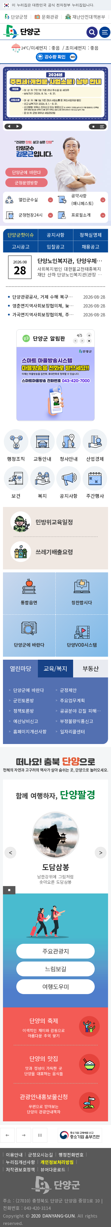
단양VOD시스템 (82, 645)
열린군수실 (28, 199)
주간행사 (95, 495)
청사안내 (69, 458)
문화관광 (50, 17)
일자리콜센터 (72, 731)
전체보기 (102, 127)
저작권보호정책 (20, 1169)
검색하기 (92, 32)
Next (17, 127)
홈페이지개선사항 (29, 731)
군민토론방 (23, 700)
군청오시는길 (40, 1155)
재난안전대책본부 (88, 17)
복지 (42, 495)
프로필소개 (81, 215)
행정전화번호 (71, 1155)
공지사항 (69, 495)
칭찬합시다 (81, 602)
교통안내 (42, 458)
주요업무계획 (72, 700)
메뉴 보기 (104, 32)
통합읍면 (29, 602)
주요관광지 (55, 951)
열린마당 (20, 668)
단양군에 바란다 (26, 172)
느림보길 (55, 968)
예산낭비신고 (25, 721)
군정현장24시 (31, 215)
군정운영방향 (26, 183)
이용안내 (14, 1155)
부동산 (91, 668)
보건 (16, 495)
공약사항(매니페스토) (82, 199)
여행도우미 (55, 986)
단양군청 (22, 31)
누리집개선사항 (20, 1162)
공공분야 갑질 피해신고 (81, 711)
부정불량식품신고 (76, 721)
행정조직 (16, 458)
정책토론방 (23, 711)
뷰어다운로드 (53, 1169)
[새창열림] (55, 384)
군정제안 (68, 690)
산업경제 (95, 458)
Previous (8, 127)
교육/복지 (55, 668)
